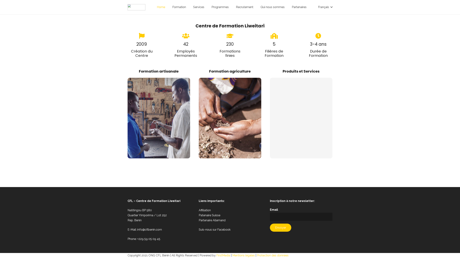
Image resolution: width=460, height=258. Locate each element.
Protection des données (273, 255)
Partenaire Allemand (212, 220)
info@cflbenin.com (149, 229)
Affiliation (205, 210)
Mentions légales (243, 255)
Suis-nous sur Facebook (215, 229)
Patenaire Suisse (209, 215)
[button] (325, 7)
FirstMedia (223, 255)
